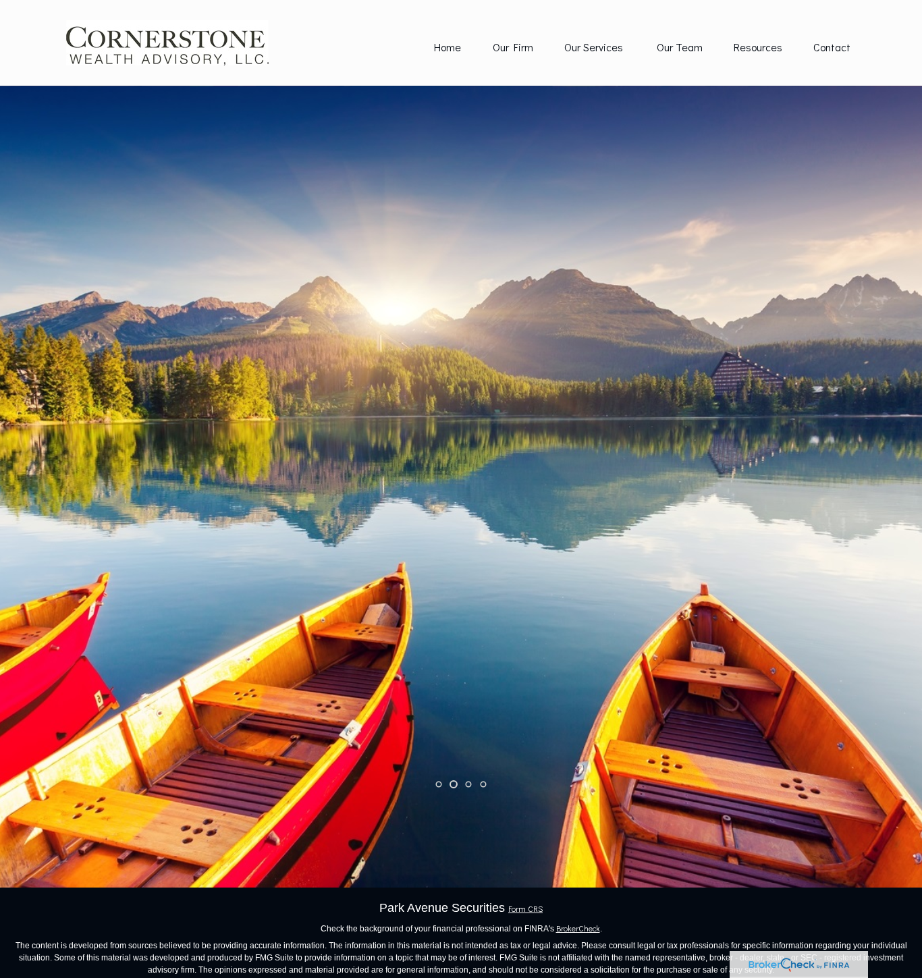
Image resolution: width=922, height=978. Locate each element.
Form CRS (525, 908)
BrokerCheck (578, 928)
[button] (447, 46)
